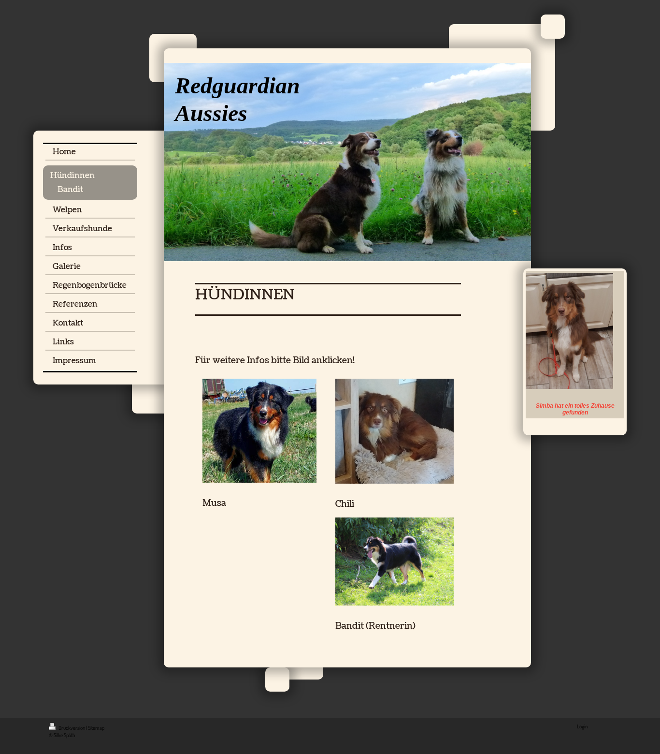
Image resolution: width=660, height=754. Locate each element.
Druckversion (71, 727)
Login (582, 726)
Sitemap (96, 727)
